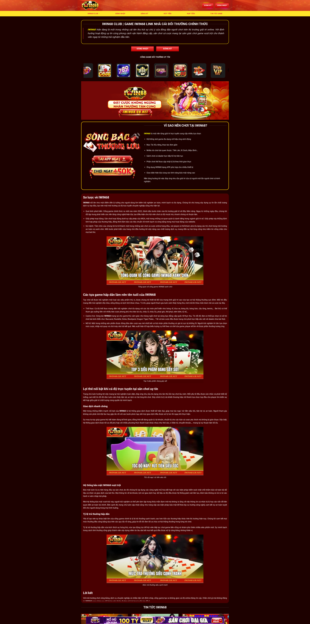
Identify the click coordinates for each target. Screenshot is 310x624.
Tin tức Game (216, 14)
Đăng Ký (144, 14)
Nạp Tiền (191, 14)
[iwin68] (93, 5)
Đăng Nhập (120, 14)
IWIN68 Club (93, 14)
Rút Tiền (167, 14)
